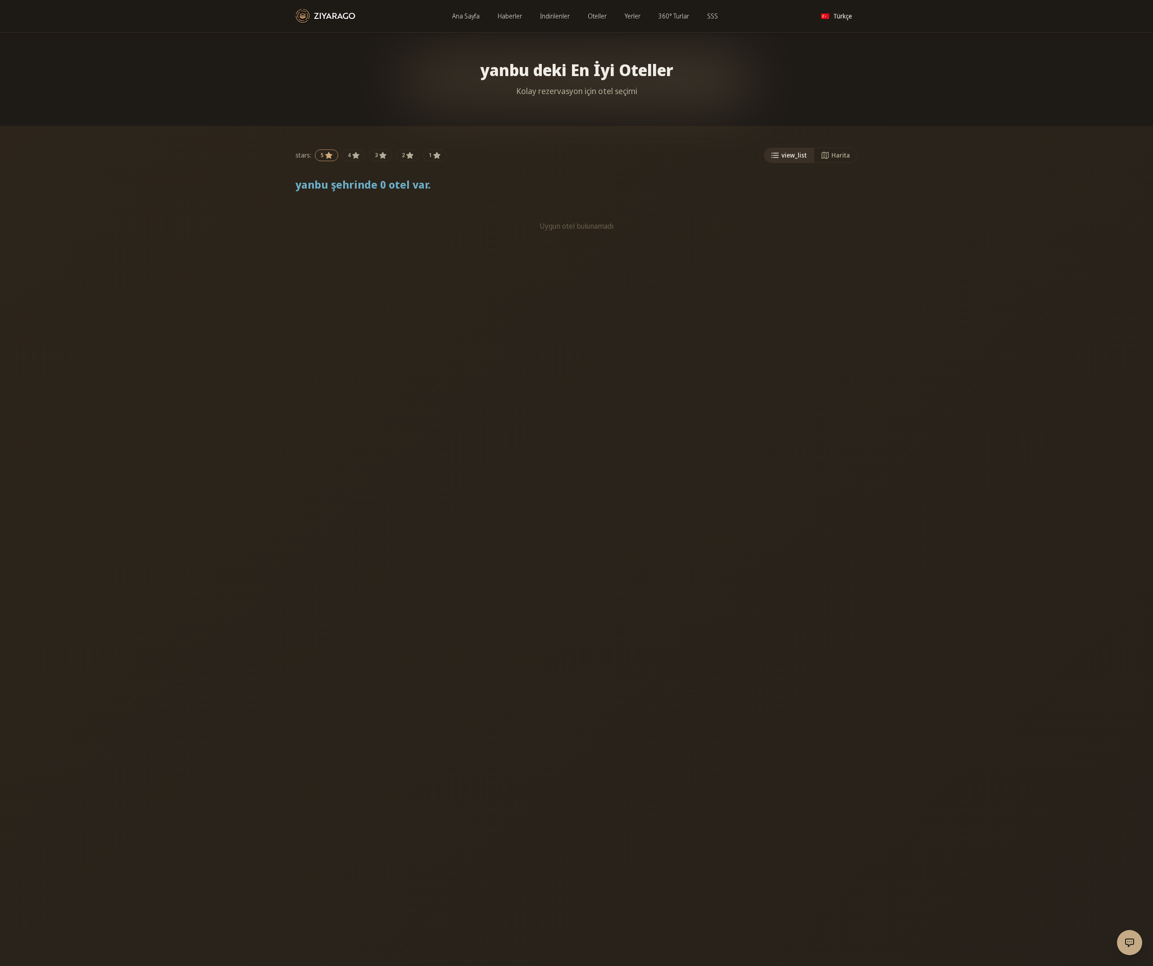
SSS (712, 16)
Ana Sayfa (466, 16)
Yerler (632, 16)
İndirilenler (555, 16)
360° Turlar (673, 16)
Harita (840, 155)
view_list (794, 155)
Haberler (510, 16)
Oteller (597, 16)
